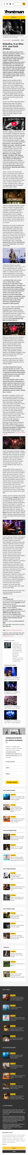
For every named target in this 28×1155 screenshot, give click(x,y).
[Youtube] (10, 4)
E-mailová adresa (10, 761)
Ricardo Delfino (7, 40)
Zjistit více (4, 1144)
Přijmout (14, 1148)
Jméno (7, 767)
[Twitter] (7, 4)
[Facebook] (4, 4)
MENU (14, 17)
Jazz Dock (19, 630)
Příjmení (8, 774)
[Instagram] (13, 4)
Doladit (14, 1151)
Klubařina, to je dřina (10, 630)
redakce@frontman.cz (8, 636)
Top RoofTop (20, 658)
